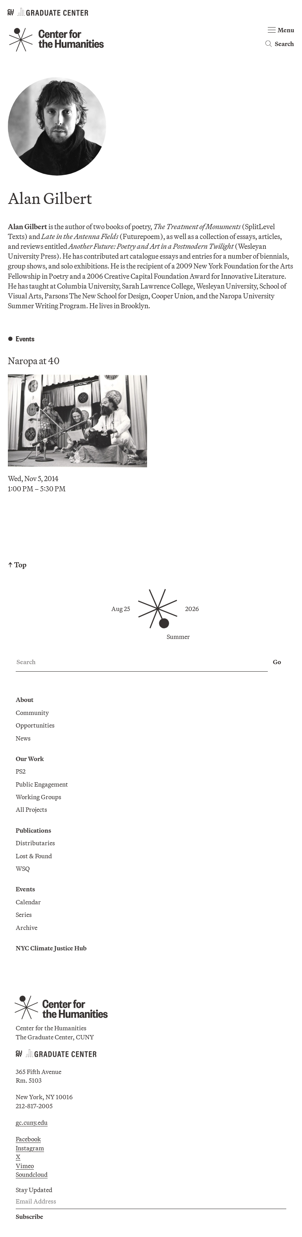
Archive (26, 927)
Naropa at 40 (33, 361)
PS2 (21, 771)
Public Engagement (42, 784)
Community (32, 713)
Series (24, 914)
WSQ (23, 868)
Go (277, 662)
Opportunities (35, 725)
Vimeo (25, 1166)
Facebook (28, 1139)
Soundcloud (32, 1174)
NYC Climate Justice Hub (51, 948)
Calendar (28, 902)
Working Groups (38, 797)
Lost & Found (34, 856)
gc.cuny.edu (32, 1122)
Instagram (30, 1148)
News (23, 738)
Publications (33, 830)
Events (25, 889)
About (24, 700)
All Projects (31, 809)
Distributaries (35, 843)
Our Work (30, 759)
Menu (286, 30)
